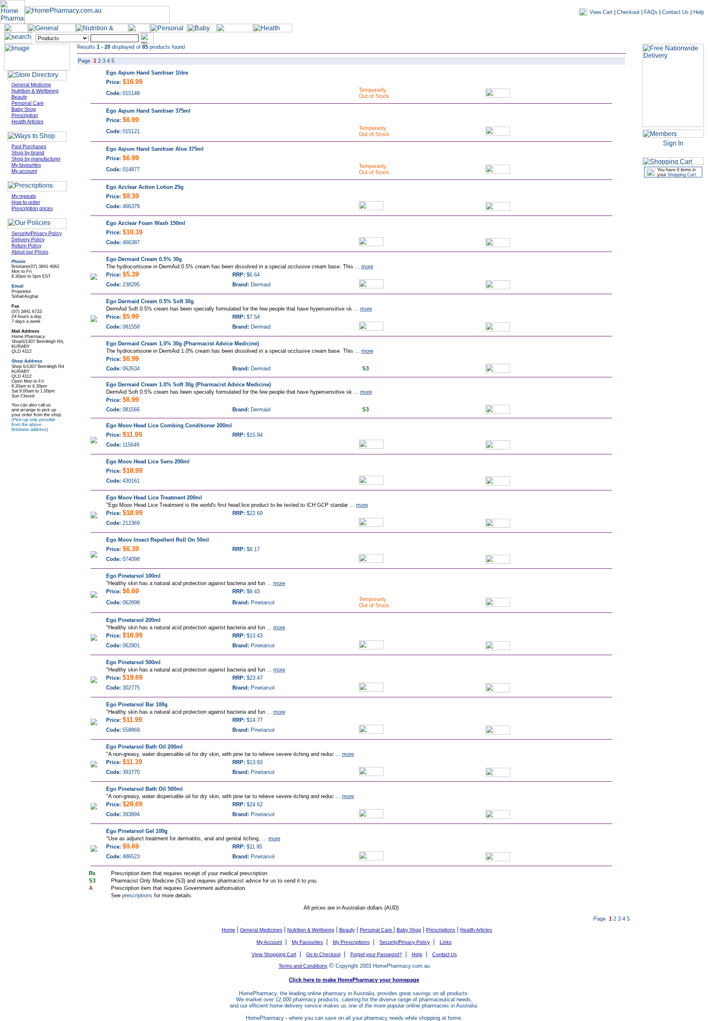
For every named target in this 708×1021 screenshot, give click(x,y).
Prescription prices (32, 208)
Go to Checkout (323, 954)
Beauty (19, 97)
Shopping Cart (681, 174)
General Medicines (261, 930)
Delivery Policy (28, 240)
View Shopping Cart (274, 954)
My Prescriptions (351, 942)
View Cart (601, 12)
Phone (18, 261)
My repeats (23, 196)
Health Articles (27, 122)
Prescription (24, 115)
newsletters (602, 38)
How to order (25, 202)
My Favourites (307, 942)
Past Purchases (28, 147)
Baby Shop (23, 109)
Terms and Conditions (303, 966)
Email (17, 286)
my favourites (637, 38)
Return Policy (26, 246)
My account (24, 171)
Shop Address (26, 360)
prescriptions (137, 895)
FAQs (651, 12)
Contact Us (675, 12)
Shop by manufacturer (36, 159)
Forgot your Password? (376, 954)
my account (570, 38)
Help (698, 12)
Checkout (628, 12)
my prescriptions (678, 38)
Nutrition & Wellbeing (35, 91)
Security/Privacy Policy (36, 233)
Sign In (673, 143)
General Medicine (31, 85)
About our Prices (29, 252)
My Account (269, 942)
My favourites (26, 165)
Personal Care (27, 103)
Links (446, 942)
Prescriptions (440, 930)
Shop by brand (27, 153)
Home (228, 930)
